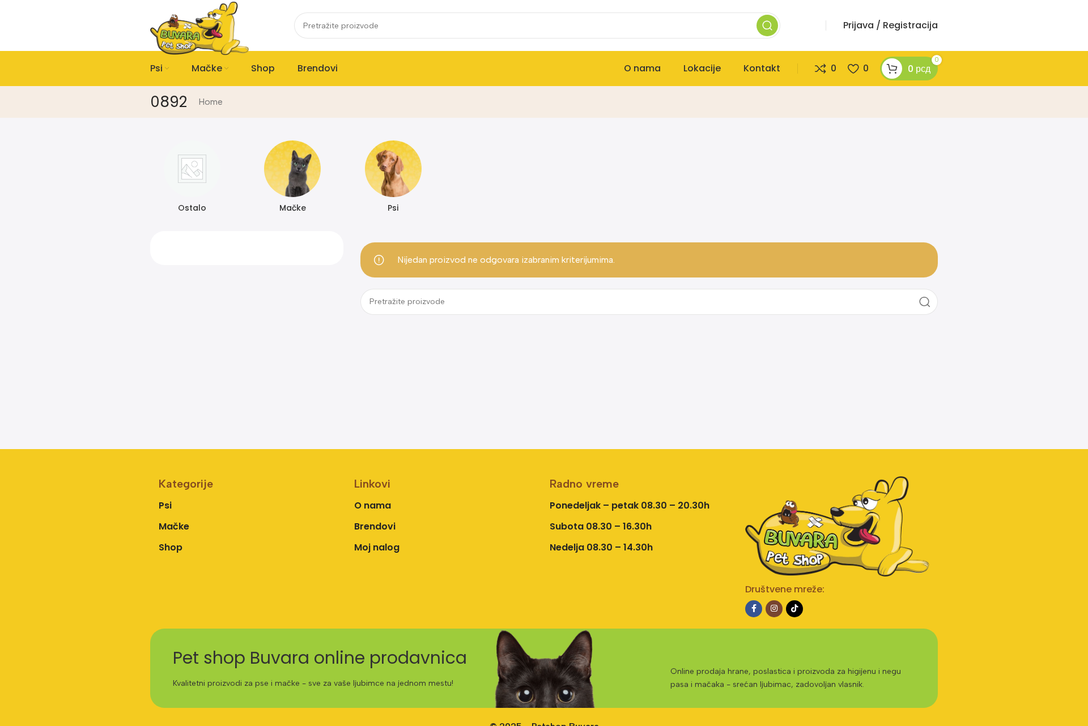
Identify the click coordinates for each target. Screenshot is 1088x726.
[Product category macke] (293, 180)
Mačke (174, 526)
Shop (170, 547)
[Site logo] (199, 27)
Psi (165, 505)
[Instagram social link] (774, 608)
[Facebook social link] (753, 608)
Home (210, 101)
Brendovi (375, 526)
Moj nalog (377, 547)
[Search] (767, 25)
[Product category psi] (393, 180)
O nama (372, 505)
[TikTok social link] (794, 608)
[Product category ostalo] (192, 180)
